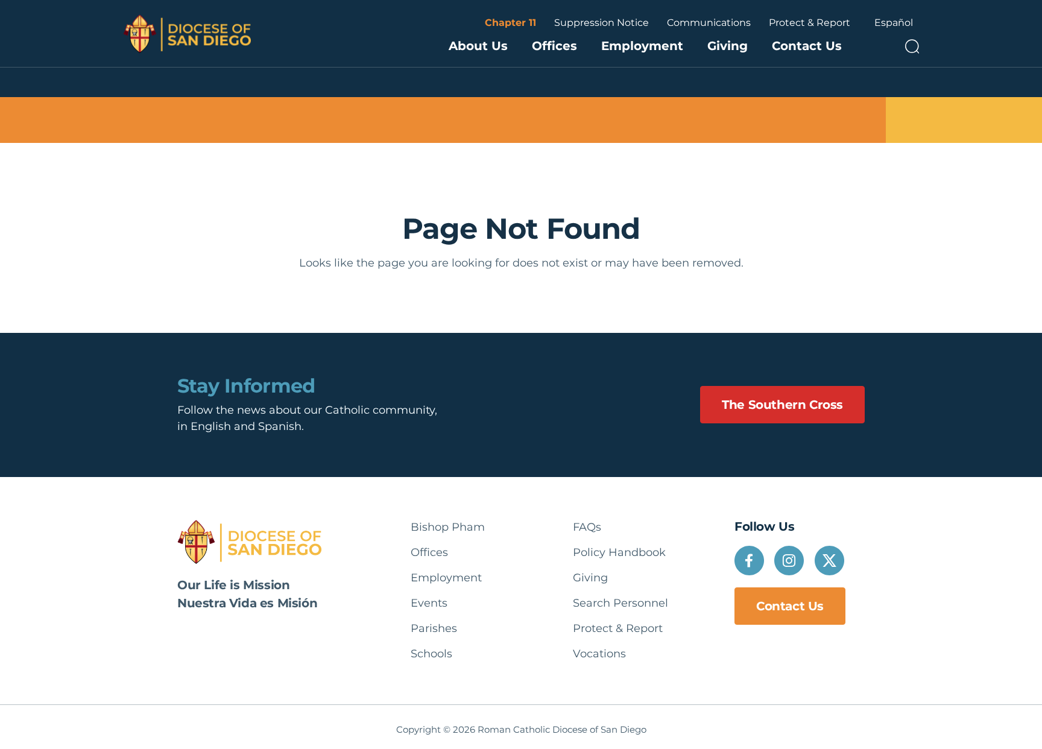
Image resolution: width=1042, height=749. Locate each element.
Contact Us (807, 46)
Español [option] (893, 22)
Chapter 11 (510, 22)
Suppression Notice (601, 22)
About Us (478, 46)
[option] (893, 23)
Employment (642, 46)
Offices (554, 46)
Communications (709, 22)
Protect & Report (809, 22)
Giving (727, 46)
